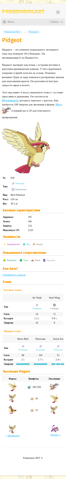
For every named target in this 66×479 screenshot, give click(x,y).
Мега (58, 104)
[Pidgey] (12, 413)
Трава (25, 260)
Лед (28, 244)
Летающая (36, 308)
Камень (39, 244)
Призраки (51, 260)
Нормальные (21, 189)
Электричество (13, 244)
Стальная (54, 308)
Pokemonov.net (23, 12)
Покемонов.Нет (12, 32)
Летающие (19, 183)
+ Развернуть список (14, 274)
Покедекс (33, 32)
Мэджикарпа (10, 100)
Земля (37, 260)
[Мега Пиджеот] (6, 110)
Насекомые (12, 260)
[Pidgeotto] (12, 401)
